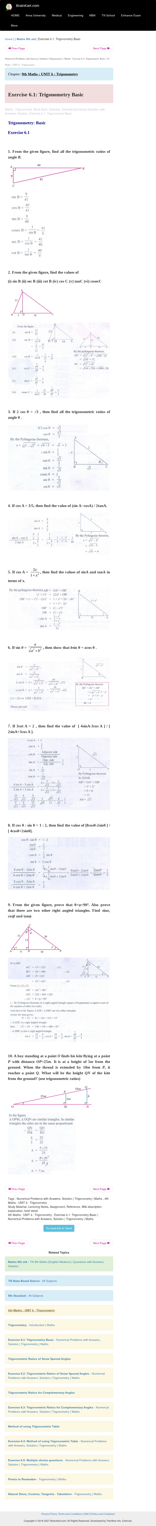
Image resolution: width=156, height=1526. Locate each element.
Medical (57, 15)
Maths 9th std (26, 39)
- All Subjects (32, 1281)
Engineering (75, 15)
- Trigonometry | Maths (37, 1479)
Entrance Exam (131, 15)
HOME (15, 15)
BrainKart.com (27, 6)
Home (9, 39)
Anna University (36, 15)
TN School (108, 15)
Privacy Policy (49, 1514)
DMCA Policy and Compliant (99, 1514)
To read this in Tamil (59, 1228)
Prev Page (18, 48)
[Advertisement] (135, 97)
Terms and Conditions (70, 1514)
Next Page (100, 48)
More (14, 25)
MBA (92, 15)
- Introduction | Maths (31, 1325)
